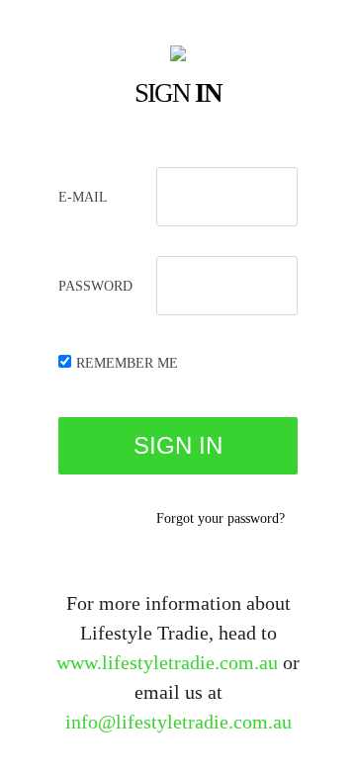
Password (95, 286)
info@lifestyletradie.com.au (178, 721)
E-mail (83, 197)
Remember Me (127, 363)
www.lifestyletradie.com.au (167, 662)
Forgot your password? (220, 518)
